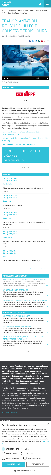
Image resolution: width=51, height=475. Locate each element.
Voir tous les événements (39, 269)
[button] (30, 41)
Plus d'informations (9, 412)
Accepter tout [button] (13, 464)
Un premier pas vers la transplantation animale (25, 300)
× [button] (48, 424)
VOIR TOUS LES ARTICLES (14, 160)
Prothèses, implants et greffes (15, 13)
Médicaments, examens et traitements (32, 10)
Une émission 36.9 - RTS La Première (19, 144)
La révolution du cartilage (15, 290)
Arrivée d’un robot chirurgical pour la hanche (24, 280)
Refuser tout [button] (38, 464)
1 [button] (24, 100)
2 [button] (26, 100)
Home (4, 10)
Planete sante (6, 3)
